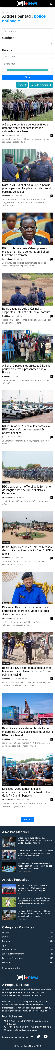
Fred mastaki (8, 196)
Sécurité (6, 304)
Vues (20, 85)
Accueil (5, 12)
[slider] (4, 70)
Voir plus (27, 819)
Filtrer (27, 77)
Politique (6, 244)
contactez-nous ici (38, 1010)
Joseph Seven (7, 135)
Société (6, 120)
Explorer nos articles (11, 968)
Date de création (40, 85)
